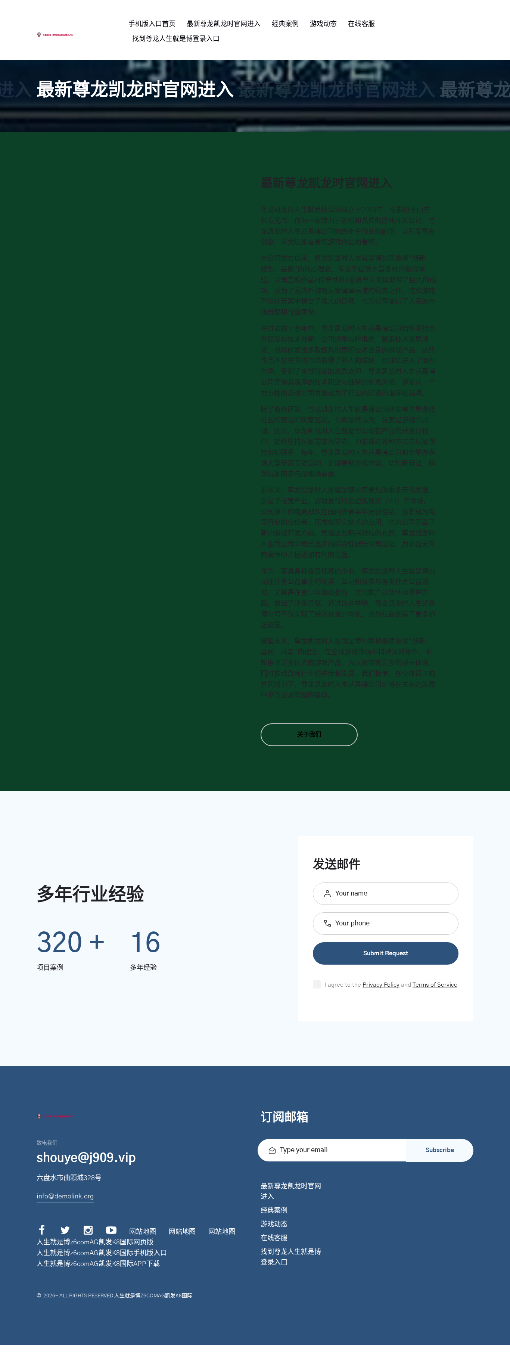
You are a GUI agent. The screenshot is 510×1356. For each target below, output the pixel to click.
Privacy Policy (381, 985)
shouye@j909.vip (86, 1158)
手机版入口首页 (151, 24)
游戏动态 (323, 24)
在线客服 (361, 24)
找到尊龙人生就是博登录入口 (176, 39)
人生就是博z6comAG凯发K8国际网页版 (95, 1242)
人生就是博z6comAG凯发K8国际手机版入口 (102, 1253)
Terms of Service (435, 985)
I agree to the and (391, 985)
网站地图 (142, 1232)
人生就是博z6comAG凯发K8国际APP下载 (98, 1264)
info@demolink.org (65, 1196)
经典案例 (285, 24)
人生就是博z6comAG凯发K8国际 (153, 1295)
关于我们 (309, 735)
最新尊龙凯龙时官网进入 (224, 24)
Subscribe (440, 1150)
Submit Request (385, 953)
